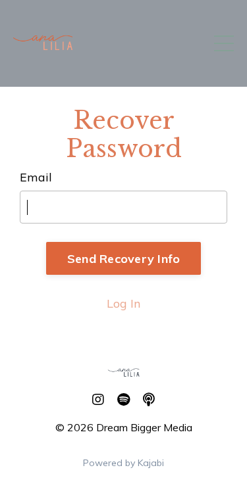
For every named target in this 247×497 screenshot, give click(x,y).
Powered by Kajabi (123, 463)
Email (36, 177)
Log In (123, 303)
